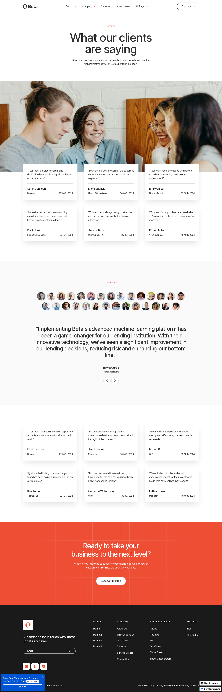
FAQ (152, 640)
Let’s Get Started (111, 580)
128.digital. (169, 685)
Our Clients (156, 646)
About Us (122, 628)
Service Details (125, 652)
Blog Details (193, 635)
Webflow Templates (149, 685)
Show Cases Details (160, 658)
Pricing (153, 628)
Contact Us (188, 6)
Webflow (194, 685)
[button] (71, 6)
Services (105, 6)
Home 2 (97, 634)
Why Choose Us (126, 634)
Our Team (122, 640)
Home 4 (97, 646)
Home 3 (97, 640)
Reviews (154, 634)
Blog (189, 628)
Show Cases (123, 6)
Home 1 (97, 628)
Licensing (58, 685)
